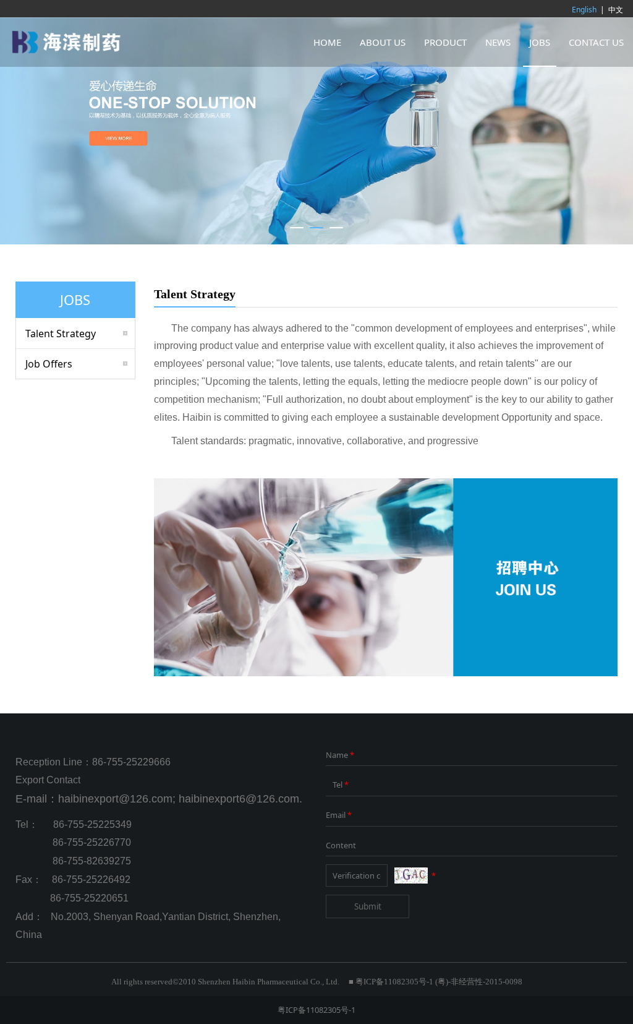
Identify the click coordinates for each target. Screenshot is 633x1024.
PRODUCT (445, 42)
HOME (327, 42)
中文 (615, 9)
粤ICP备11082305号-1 (316, 1009)
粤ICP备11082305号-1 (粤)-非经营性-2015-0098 (438, 982)
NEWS (498, 42)
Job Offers (48, 364)
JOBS (539, 42)
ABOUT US (383, 42)
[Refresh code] (411, 875)
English (584, 9)
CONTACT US (596, 42)
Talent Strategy (60, 333)
